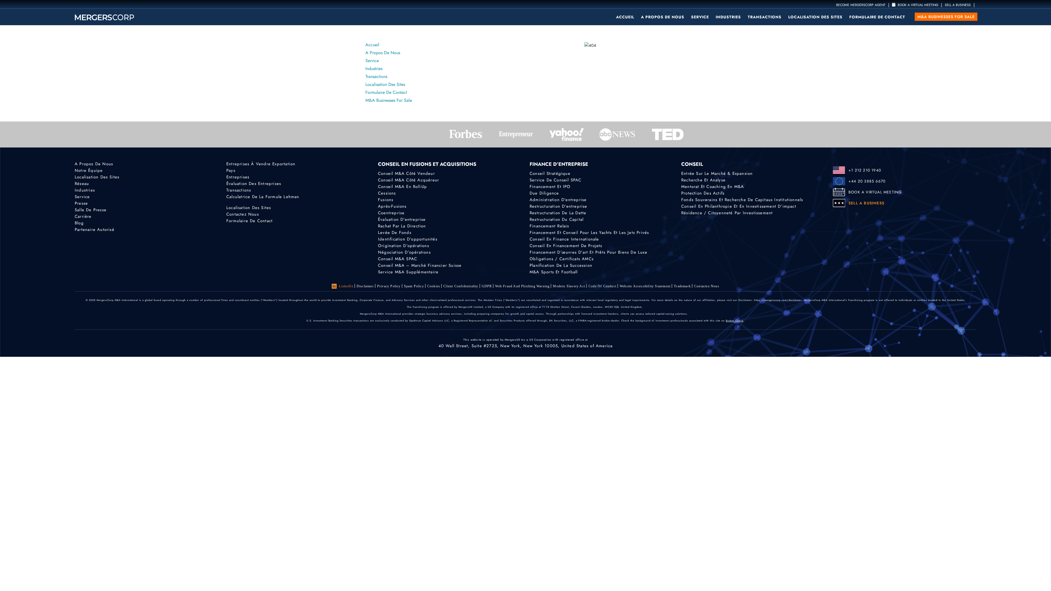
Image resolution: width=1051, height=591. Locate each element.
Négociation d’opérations (404, 252)
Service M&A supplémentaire (408, 272)
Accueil (625, 17)
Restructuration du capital (557, 219)
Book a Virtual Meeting (917, 4)
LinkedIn (346, 286)
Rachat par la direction (402, 226)
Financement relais (549, 226)
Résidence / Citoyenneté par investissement (727, 213)
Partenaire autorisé (94, 229)
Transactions (764, 17)
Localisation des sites (815, 17)
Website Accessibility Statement (645, 286)
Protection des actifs (702, 193)
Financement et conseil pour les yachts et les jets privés (589, 232)
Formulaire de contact (877, 17)
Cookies (433, 286)
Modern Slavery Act (569, 286)
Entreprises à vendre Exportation (260, 164)
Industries (728, 17)
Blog (79, 223)
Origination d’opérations (403, 245)
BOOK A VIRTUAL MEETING (875, 192)
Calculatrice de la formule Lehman (262, 196)
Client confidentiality (460, 286)
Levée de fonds (394, 232)
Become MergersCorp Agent (860, 4)
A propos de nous (662, 17)
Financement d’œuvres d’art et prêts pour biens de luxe (588, 252)
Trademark (682, 286)
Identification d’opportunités (407, 239)
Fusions (385, 199)
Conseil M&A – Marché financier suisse (419, 265)
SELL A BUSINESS (958, 4)
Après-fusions (392, 206)
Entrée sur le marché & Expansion (717, 173)
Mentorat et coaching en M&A (712, 186)
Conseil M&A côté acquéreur (408, 180)
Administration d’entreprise (558, 199)
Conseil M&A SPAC (397, 259)
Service (700, 17)
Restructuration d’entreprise (558, 206)
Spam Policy (414, 286)
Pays (230, 170)
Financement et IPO (550, 186)
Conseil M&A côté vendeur (406, 173)
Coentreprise (391, 213)
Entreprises (237, 177)
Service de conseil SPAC (556, 180)
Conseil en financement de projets (566, 245)
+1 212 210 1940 (864, 170)
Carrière (83, 216)
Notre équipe (89, 170)
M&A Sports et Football (554, 272)
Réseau (82, 183)
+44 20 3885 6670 (866, 181)
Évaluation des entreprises (253, 183)
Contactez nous (242, 214)
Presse (81, 203)
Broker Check (734, 320)
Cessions (387, 193)
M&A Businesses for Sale (946, 16)
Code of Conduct (602, 286)
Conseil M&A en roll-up (402, 186)
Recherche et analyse (703, 180)
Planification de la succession (561, 265)
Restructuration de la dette (558, 213)
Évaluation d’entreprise (402, 219)
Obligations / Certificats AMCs (562, 259)
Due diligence (544, 193)
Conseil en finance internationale (564, 239)
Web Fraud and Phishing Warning (522, 286)
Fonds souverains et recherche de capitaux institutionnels (742, 199)
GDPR (487, 286)
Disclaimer (365, 286)
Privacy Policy (389, 286)
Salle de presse (90, 210)
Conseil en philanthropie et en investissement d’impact (738, 206)
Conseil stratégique (550, 173)
